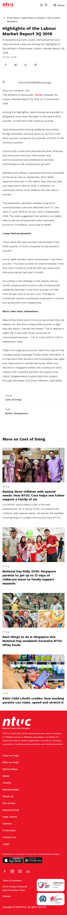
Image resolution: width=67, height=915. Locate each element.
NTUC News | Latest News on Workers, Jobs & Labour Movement (33, 20)
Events (6, 782)
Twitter (17, 65)
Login (5, 843)
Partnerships (9, 769)
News (5, 775)
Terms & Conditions (12, 880)
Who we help (10, 762)
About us (7, 796)
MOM (38, 94)
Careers (7, 823)
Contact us (9, 837)
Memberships (10, 789)
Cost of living (13, 399)
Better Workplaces (16, 413)
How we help (10, 755)
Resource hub (10, 809)
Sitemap (6, 896)
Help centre (9, 816)
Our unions (8, 803)
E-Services (8, 830)
